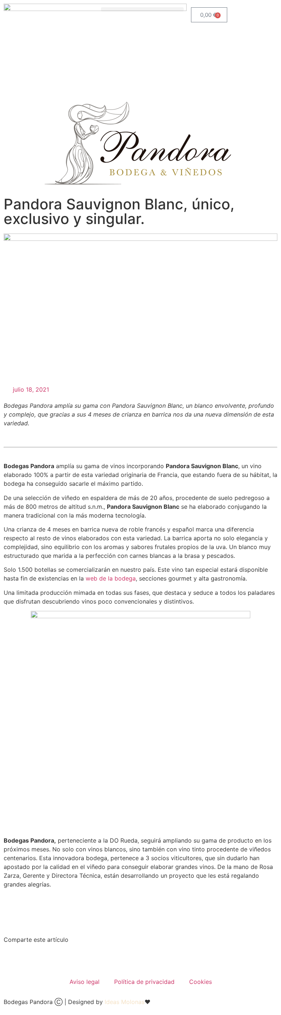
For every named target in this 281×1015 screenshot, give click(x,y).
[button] (142, 9)
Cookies (200, 981)
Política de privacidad (144, 981)
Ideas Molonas (125, 1001)
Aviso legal (85, 981)
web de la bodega (111, 578)
